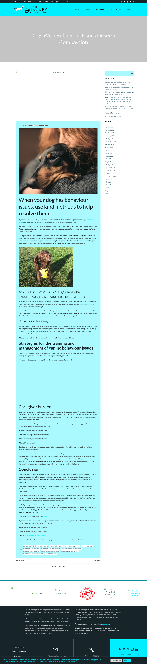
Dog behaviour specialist (72, 546)
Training (87, 9)
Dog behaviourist (87, 546)
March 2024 (109, 153)
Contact (128, 9)
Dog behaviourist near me (31, 551)
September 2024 (110, 144)
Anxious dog (27, 546)
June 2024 (108, 150)
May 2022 (108, 162)
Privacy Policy (18, 647)
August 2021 (109, 179)
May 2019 (108, 191)
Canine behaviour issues (40, 546)
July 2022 (108, 159)
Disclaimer (84, 540)
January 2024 (109, 156)
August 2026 (109, 127)
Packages (99, 9)
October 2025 (109, 133)
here (45, 516)
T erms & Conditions (18, 652)
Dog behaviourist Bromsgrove (50, 548)
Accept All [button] (127, 660)
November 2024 (110, 141)
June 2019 (108, 188)
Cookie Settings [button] (116, 660)
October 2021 (109, 173)
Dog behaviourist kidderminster (71, 548)
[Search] (132, 73)
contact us (105, 624)
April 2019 (108, 193)
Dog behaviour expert (56, 546)
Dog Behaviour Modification (37, 125)
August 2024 (109, 147)
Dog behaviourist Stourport (69, 551)
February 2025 (109, 136)
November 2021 (110, 170)
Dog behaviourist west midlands (33, 553)
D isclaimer (18, 656)
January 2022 (109, 165)
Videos (118, 9)
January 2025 (109, 139)
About (77, 9)
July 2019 (108, 185)
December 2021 (110, 167)
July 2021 (108, 182)
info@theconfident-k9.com (36, 536)
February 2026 (109, 130)
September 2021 (110, 176)
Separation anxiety (51, 553)
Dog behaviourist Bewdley (31, 548)
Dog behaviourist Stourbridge (50, 551)
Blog (110, 9)
